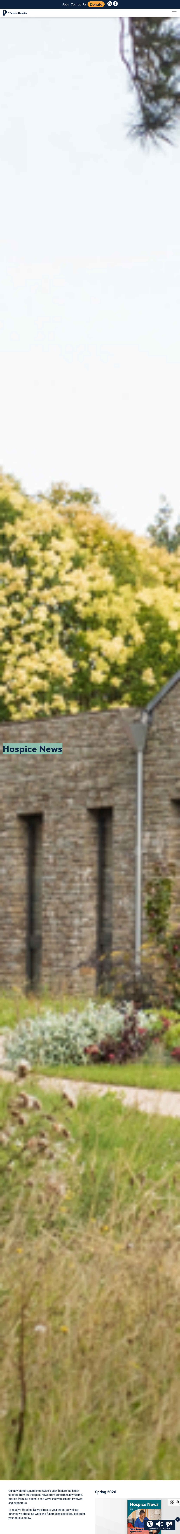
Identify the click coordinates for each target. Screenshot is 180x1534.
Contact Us (79, 4)
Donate (96, 4)
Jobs (65, 4)
